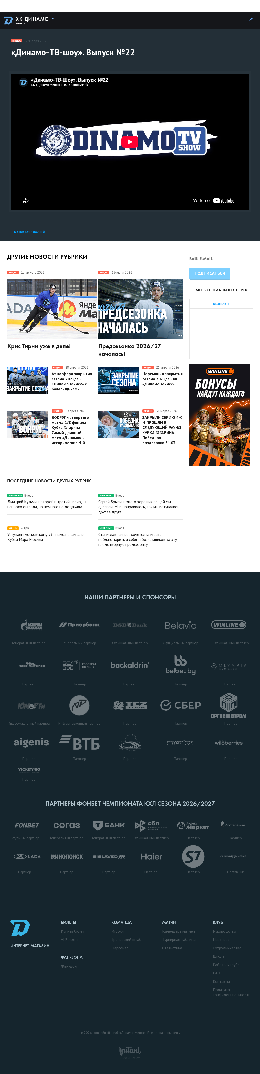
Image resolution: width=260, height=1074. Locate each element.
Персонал (119, 947)
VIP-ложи (69, 939)
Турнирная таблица (179, 939)
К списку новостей (29, 232)
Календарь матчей (178, 931)
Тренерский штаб (126, 939)
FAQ (216, 972)
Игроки (117, 931)
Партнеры (221, 939)
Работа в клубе (226, 964)
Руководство (224, 931)
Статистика (172, 947)
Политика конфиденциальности (231, 992)
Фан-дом (69, 966)
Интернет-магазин (30, 945)
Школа (218, 956)
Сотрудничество (227, 947)
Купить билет (73, 931)
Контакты (221, 981)
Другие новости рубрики (47, 257)
